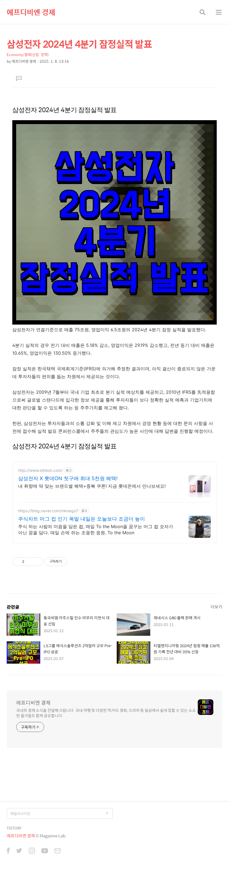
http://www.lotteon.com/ (40, 470)
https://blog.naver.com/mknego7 (48, 510)
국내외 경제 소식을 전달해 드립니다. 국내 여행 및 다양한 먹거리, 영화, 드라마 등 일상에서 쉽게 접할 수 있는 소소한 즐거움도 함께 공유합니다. (105, 712)
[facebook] (8, 851)
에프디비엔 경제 (31, 12)
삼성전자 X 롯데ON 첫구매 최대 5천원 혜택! (68, 478)
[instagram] (32, 851)
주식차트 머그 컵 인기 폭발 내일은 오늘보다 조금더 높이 (81, 519)
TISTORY (14, 828)
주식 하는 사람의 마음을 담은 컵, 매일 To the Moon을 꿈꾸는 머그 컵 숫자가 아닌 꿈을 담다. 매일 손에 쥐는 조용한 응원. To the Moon (95, 529)
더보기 (216, 606)
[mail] (57, 851)
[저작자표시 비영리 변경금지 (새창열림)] (74, 561)
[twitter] (19, 851)
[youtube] (44, 851)
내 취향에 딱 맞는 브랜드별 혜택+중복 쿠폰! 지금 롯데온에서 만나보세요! (92, 486)
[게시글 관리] (36, 561)
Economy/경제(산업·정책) (28, 54)
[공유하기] (29, 561)
